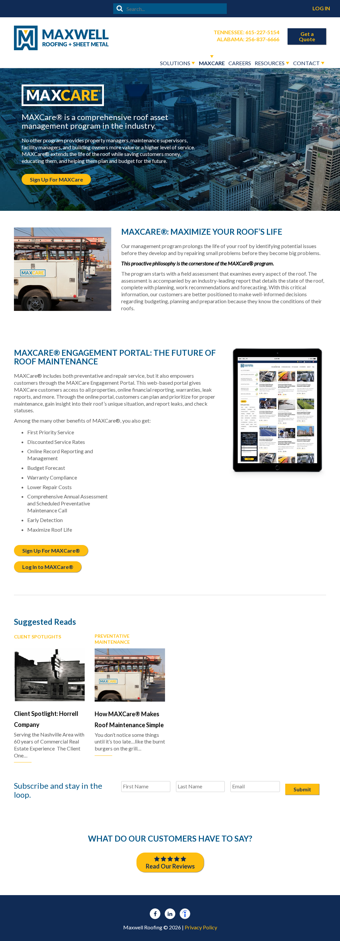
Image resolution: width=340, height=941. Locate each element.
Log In (321, 8)
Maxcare (212, 63)
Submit (302, 789)
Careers (239, 63)
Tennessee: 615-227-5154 (246, 32)
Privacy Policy (201, 927)
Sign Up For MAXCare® (51, 550)
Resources (270, 63)
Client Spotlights (37, 636)
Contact (306, 63)
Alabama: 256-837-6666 (248, 39)
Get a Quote (307, 36)
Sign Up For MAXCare (56, 179)
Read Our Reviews (170, 866)
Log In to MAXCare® (47, 567)
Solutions (175, 63)
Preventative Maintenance (112, 639)
